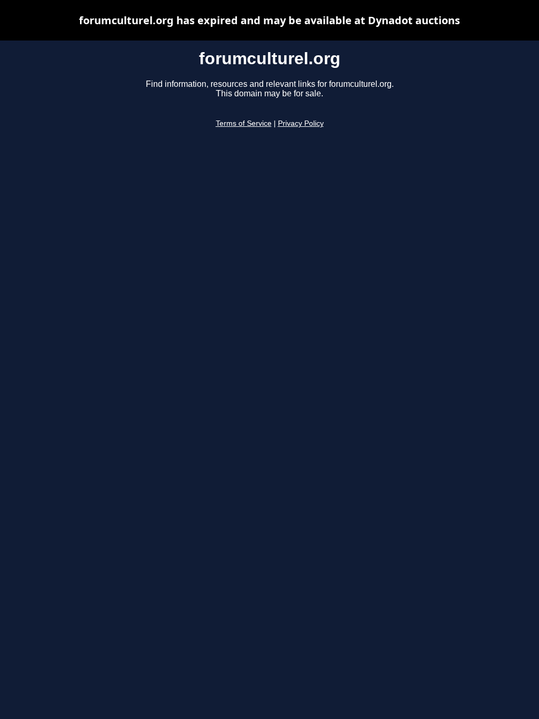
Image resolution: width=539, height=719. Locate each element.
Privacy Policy (301, 123)
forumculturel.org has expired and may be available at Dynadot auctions (269, 20)
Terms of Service (244, 123)
